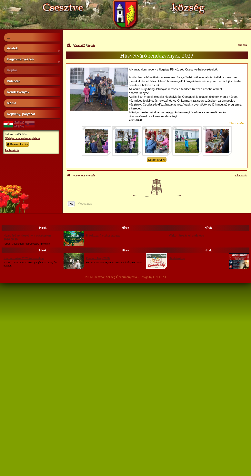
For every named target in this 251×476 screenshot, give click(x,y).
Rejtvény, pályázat (21, 114)
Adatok (12, 48)
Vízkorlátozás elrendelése (186, 235)
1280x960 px (99, 74)
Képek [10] (155, 159)
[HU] (8, 126)
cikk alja (242, 45)
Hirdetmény (177, 258)
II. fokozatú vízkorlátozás (103, 235)
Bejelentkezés (18, 144)
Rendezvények (18, 92)
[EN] (19, 126)
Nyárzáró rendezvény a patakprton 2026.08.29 (27, 237)
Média (11, 103)
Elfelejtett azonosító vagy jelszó (22, 138)
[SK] (30, 126)
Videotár (13, 81)
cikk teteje (241, 175)
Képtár (12, 70)
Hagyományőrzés (20, 59)
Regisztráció (12, 150)
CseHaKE (79, 45)
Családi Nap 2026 (98, 258)
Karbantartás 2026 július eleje (24, 258)
